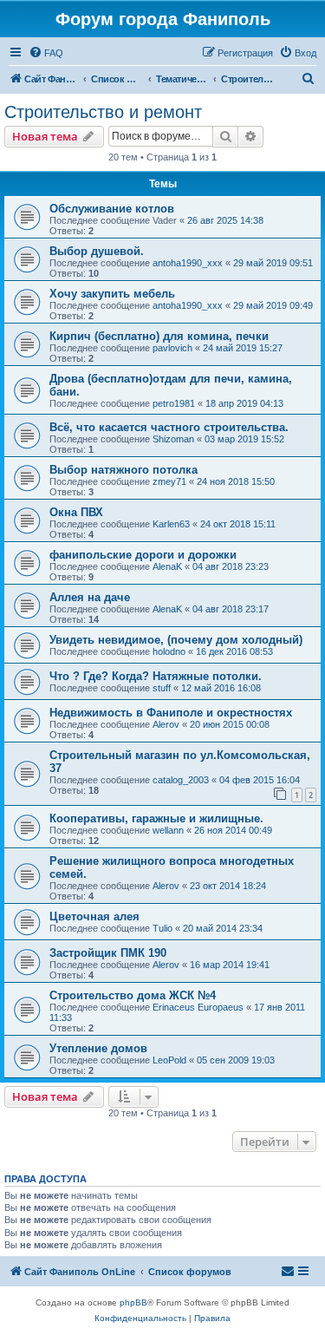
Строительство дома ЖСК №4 (132, 995)
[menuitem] (46, 53)
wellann (168, 830)
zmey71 (169, 481)
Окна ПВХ (76, 512)
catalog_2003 (181, 780)
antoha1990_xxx (188, 263)
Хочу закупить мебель (112, 293)
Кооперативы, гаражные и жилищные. (156, 818)
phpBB (133, 1302)
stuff (162, 688)
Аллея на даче (89, 597)
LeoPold (169, 1060)
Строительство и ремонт (103, 111)
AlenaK (167, 566)
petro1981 (174, 403)
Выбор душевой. (96, 251)
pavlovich (172, 348)
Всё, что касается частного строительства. (169, 427)
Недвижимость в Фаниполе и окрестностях (170, 712)
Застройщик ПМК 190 (107, 952)
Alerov (166, 724)
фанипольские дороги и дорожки (143, 554)
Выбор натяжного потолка (123, 469)
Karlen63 (171, 524)
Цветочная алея (94, 916)
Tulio (162, 928)
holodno (169, 651)
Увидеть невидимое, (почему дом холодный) (175, 639)
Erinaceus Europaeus (198, 1007)
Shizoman (173, 439)
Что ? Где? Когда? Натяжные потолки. (155, 676)
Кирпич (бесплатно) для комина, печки (159, 336)
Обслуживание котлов (111, 208)
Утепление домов (98, 1048)
